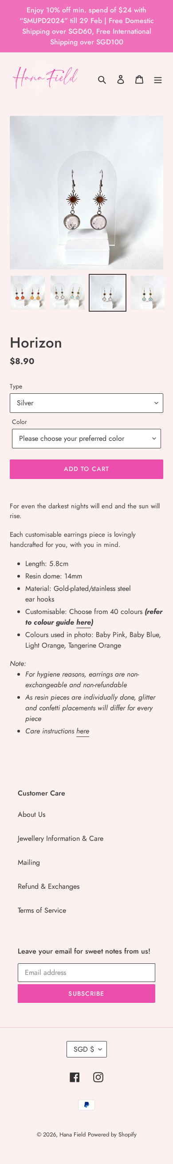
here (83, 622)
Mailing (29, 862)
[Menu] (158, 79)
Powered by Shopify (112, 1134)
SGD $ (84, 1049)
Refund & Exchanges (48, 886)
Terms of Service (42, 910)
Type (16, 386)
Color (19, 421)
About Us (31, 814)
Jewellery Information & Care (60, 838)
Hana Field (72, 1134)
